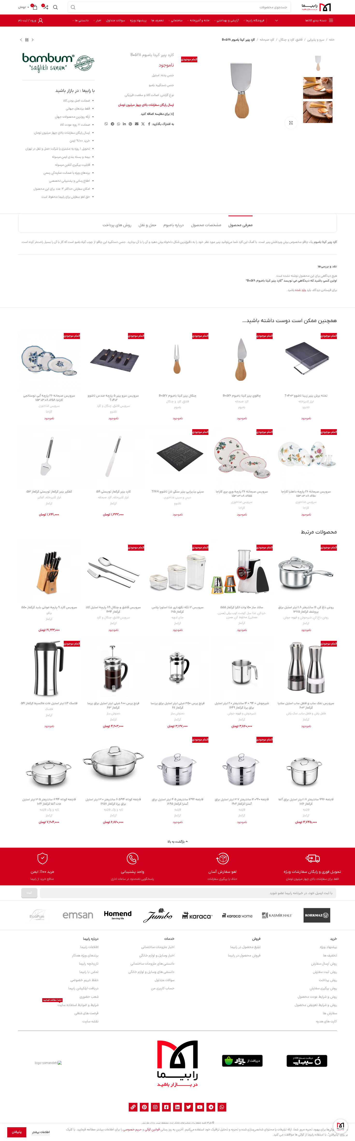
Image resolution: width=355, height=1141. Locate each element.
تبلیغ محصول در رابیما (245, 947)
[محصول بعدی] (21, 40)
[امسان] (78, 915)
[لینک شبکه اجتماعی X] (143, 124)
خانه (331, 39)
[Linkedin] (177, 1107)
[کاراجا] (197, 915)
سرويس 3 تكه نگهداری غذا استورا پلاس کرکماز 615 (178, 609)
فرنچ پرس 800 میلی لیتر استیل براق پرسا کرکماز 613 (113, 705)
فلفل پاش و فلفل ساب (312, 713)
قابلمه (306, 810)
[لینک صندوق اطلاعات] (312, 866)
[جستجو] (73, 7)
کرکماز (113, 503)
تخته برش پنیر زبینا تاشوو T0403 (305, 396)
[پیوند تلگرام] (112, 124)
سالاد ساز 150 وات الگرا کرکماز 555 (241, 607)
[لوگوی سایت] (316, 7)
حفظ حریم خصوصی (85, 980)
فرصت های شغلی (87, 1013)
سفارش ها (330, 1013)
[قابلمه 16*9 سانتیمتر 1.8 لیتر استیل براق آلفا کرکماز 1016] (306, 764)
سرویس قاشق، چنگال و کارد (113, 406)
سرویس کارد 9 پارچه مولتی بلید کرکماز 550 (49, 607)
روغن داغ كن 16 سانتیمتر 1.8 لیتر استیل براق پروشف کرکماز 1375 (306, 609)
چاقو (49, 613)
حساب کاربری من (162, 988)
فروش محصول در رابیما (244, 955)
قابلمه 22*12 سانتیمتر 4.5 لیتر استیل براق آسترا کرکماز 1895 (177, 801)
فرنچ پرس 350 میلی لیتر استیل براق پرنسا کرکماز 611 (178, 705)
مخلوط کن (240, 617)
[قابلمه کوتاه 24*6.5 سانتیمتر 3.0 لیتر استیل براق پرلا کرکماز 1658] (113, 764)
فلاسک (49, 709)
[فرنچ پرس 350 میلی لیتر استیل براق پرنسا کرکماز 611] (177, 668)
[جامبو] (158, 915)
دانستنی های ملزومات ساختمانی (152, 963)
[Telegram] (210, 1107)
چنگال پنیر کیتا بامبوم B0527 (177, 396)
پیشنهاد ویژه (328, 947)
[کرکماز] (317, 915)
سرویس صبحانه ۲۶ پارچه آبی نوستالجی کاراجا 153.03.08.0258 (49, 398)
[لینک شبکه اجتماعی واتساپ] (118, 124)
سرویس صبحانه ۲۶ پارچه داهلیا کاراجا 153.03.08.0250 (306, 494)
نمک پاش (292, 713)
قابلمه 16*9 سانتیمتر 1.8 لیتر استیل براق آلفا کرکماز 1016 (306, 801)
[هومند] (118, 915)
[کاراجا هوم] (237, 915)
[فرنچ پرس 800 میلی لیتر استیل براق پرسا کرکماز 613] (113, 668)
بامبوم (241, 407)
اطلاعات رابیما (89, 947)
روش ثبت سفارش (325, 972)
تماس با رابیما (89, 972)
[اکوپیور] (38, 915)
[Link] (133, 1107)
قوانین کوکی (152, 1129)
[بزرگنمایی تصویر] (291, 123)
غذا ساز (251, 613)
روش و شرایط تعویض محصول (316, 1005)
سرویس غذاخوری (49, 406)
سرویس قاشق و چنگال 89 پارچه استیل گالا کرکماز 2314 (113, 609)
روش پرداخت (328, 980)
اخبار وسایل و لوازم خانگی (156, 955)
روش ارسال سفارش (324, 963)
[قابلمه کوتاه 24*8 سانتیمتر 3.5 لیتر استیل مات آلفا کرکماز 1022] (49, 764)
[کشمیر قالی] (277, 915)
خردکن (262, 613)
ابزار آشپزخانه (306, 401)
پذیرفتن (16, 1132)
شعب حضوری (89, 996)
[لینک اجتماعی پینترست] (130, 124)
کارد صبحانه (267, 39)
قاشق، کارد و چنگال (290, 39)
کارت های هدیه (326, 1021)
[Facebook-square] (166, 1107)
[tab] (240, 223)
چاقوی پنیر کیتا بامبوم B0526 (242, 396)
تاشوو (306, 407)
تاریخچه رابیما (89, 963)
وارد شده (300, 290)
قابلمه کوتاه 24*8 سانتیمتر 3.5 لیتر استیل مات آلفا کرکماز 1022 (49, 801)
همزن (229, 617)
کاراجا (49, 412)
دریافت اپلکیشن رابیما (83, 988)
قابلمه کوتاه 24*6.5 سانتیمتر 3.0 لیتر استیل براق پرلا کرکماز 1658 (113, 801)
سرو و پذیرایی (315, 39)
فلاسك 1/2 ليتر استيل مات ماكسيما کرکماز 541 (49, 703)
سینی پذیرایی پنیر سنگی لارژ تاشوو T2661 (177, 492)
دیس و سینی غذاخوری (177, 497)
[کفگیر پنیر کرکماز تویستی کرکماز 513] (49, 456)
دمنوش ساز (177, 713)
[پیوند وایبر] (106, 124)
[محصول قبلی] (33, 40)
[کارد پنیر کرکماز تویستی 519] (113, 456)
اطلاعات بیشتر (40, 1132)
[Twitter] (188, 1107)
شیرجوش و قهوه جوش (298, 617)
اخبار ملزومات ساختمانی (158, 947)
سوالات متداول (164, 980)
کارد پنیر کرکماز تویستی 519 (113, 492)
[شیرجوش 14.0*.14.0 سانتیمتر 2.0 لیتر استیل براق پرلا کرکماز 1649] (242, 668)
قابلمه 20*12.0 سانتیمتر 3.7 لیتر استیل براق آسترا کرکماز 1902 (242, 801)
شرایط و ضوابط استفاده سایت (71, 1004)
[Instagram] (155, 1107)
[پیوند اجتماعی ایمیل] (137, 124)
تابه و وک (117, 810)
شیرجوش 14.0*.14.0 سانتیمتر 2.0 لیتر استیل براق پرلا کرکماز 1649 (242, 705)
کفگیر (40, 497)
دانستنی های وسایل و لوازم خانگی (151, 972)
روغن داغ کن (320, 617)
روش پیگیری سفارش (323, 988)
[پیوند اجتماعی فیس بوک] (149, 124)
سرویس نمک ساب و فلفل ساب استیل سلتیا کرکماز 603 (306, 705)
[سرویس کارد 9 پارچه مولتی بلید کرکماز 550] (49, 572)
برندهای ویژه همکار (85, 955)
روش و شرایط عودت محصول (317, 996)
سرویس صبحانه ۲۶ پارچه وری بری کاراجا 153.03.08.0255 (242, 494)
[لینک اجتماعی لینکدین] (124, 124)
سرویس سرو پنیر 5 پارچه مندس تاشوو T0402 (113, 398)
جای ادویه (177, 617)
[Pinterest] (144, 1107)
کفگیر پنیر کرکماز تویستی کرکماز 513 (49, 492)
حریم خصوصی (132, 1129)
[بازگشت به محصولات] (27, 40)
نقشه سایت (91, 1021)
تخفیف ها (330, 955)
